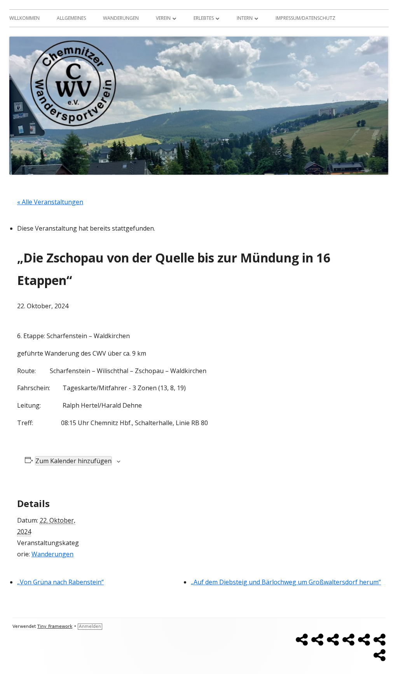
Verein (163, 18)
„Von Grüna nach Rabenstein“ (60, 582)
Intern (245, 18)
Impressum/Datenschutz (305, 18)
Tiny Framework (54, 626)
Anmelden (90, 626)
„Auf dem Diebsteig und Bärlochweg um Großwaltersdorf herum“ (286, 582)
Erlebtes (204, 18)
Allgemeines (71, 18)
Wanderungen (121, 18)
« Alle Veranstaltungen (50, 202)
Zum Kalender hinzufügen (73, 461)
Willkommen (24, 18)
